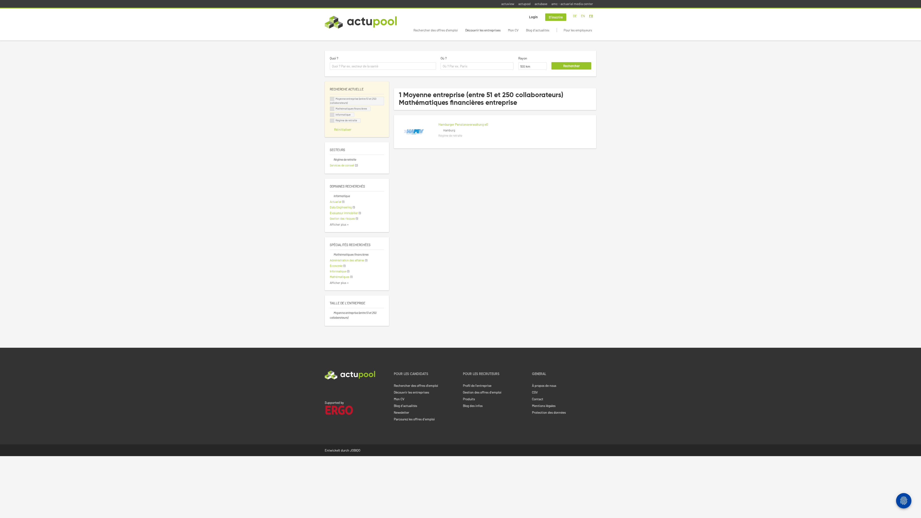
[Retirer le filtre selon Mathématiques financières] (332, 254)
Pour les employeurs (578, 30)
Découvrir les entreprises (483, 30)
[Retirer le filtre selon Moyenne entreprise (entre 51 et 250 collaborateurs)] (332, 313)
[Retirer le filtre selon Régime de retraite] (332, 159)
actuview (507, 4)
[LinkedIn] (327, 389)
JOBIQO (355, 450)
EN (583, 16)
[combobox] (383, 66)
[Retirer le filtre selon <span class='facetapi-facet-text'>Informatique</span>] (332, 115)
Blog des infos (473, 406)
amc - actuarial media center (572, 4)
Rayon (522, 58)
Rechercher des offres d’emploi (435, 30)
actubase (541, 4)
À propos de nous (544, 385)
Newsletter (401, 412)
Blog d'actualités (537, 30)
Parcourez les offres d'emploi (414, 419)
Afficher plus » (339, 224)
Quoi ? (334, 58)
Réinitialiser (342, 129)
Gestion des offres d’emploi (482, 392)
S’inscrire (556, 17)
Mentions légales (543, 406)
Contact (537, 399)
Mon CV (513, 30)
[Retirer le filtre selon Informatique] (332, 196)
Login (533, 17)
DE (575, 16)
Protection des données (549, 412)
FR (591, 16)
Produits (469, 399)
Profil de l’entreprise (477, 385)
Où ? (444, 58)
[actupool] (361, 22)
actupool (524, 4)
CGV (535, 392)
